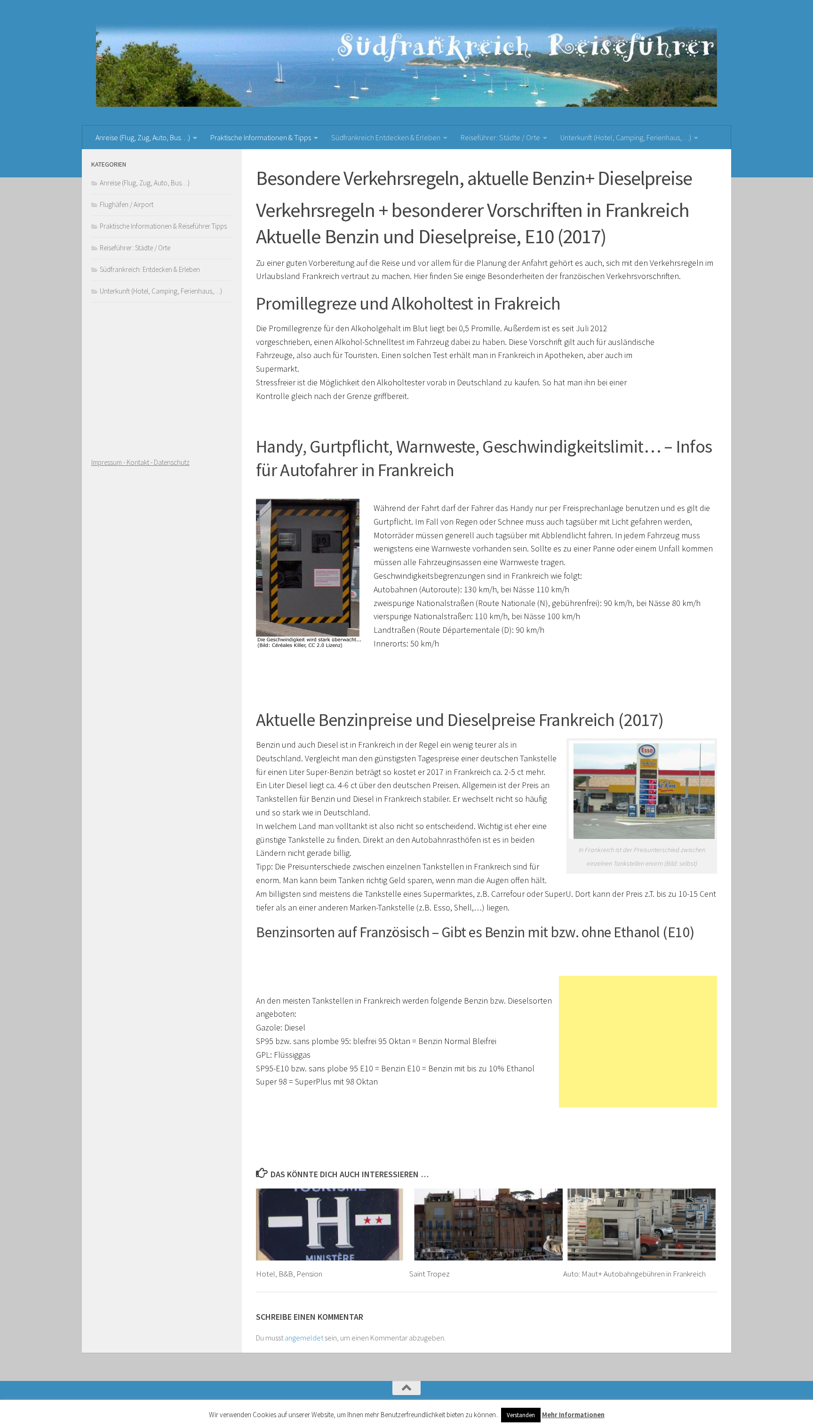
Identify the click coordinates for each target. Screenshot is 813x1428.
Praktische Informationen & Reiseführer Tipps (163, 226)
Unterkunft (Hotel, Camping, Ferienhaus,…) (625, 137)
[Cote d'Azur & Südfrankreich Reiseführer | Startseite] (406, 63)
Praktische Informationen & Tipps (260, 137)
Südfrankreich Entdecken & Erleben (385, 137)
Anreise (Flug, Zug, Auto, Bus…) (143, 137)
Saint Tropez (429, 1273)
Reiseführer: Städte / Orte (500, 137)
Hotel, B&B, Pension (289, 1273)
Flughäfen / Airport (126, 204)
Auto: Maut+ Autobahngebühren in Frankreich (634, 1273)
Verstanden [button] (521, 1415)
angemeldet (304, 1337)
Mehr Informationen (573, 1414)
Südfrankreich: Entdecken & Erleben (150, 269)
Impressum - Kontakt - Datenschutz (140, 462)
